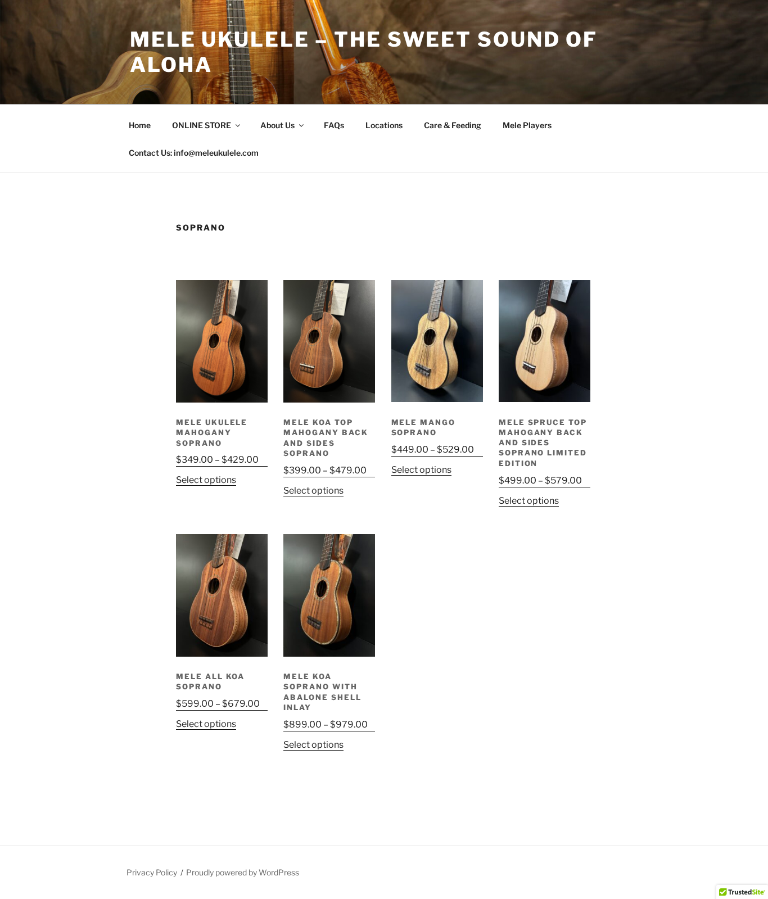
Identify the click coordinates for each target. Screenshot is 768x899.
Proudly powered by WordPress (242, 872)
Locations (384, 125)
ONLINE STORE (201, 125)
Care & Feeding (452, 125)
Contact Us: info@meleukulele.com (194, 152)
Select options (206, 480)
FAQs (334, 125)
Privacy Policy (152, 872)
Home (140, 125)
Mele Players (527, 125)
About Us (277, 125)
